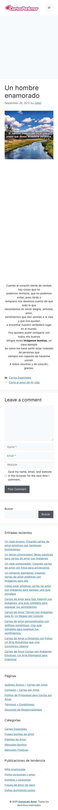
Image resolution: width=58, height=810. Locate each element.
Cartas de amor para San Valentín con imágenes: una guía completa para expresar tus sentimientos (28, 603)
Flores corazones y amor (20, 774)
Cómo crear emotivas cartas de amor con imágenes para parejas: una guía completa (28, 590)
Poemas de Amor (15, 739)
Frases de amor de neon (20, 785)
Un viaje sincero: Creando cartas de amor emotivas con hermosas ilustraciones (27, 545)
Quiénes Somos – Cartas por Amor (26, 684)
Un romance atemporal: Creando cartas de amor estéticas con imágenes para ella (25, 576)
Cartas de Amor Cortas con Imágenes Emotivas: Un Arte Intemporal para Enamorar (28, 655)
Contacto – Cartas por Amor (22, 690)
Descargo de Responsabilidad (23, 709)
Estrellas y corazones (18, 779)
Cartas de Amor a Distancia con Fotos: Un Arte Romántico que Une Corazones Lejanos (29, 642)
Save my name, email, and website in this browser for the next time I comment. (30, 475)
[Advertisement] (29, 47)
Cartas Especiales (20, 377)
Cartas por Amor (27, 801)
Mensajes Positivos (16, 749)
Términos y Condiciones (19, 704)
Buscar (9, 508)
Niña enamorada (15, 769)
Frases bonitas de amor (19, 734)
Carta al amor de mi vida (24, 382)
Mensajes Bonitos (16, 744)
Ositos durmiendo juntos (20, 790)
